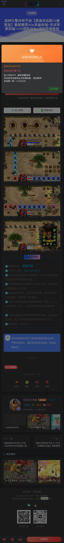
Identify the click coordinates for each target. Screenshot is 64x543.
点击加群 (54, 89)
